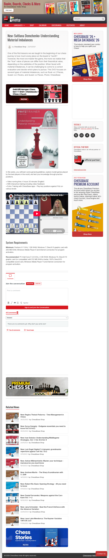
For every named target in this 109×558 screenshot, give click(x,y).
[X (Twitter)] (76, 135)
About (82, 25)
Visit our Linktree (86, 128)
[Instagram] (93, 135)
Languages (18, 25)
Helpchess (71, 25)
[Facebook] (87, 135)
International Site (80, 170)
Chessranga (56, 25)
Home (7, 25)
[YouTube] (81, 135)
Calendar (43, 25)
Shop (32, 25)
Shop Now (87, 79)
